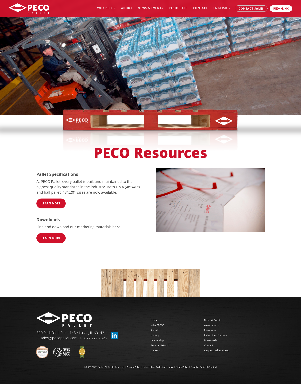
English (220, 8)
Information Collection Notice (158, 367)
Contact (200, 8)
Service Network (160, 345)
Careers (155, 350)
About (126, 8)
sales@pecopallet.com (59, 338)
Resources (178, 8)
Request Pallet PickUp (216, 350)
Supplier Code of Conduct (204, 367)
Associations (211, 325)
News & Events (150, 8)
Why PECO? (106, 8)
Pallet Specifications (215, 335)
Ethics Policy (182, 367)
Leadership (157, 340)
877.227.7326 (95, 338)
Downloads (210, 340)
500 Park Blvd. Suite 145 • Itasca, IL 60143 (70, 332)
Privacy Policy (133, 367)
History (155, 335)
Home (154, 320)
